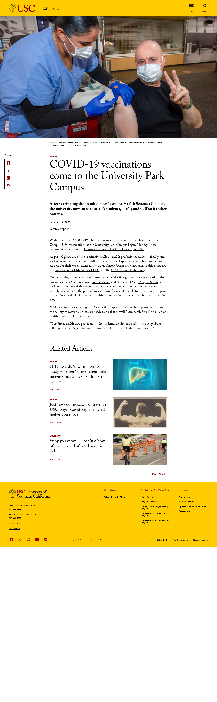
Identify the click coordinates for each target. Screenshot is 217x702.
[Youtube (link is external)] (37, 539)
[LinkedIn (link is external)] (8, 178)
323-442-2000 (15, 518)
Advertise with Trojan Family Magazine (155, 521)
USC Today (51, 8)
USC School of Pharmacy (128, 270)
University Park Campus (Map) (22, 505)
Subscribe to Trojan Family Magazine (154, 514)
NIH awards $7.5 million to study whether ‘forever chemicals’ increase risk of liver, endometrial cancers (78, 374)
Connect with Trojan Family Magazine (154, 507)
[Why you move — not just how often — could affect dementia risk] (140, 449)
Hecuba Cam (14, 528)
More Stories (159, 474)
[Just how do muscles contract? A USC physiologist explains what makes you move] (140, 412)
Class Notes (147, 497)
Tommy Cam (14, 523)
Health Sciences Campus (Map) (22, 514)
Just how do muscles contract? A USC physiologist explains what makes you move (78, 410)
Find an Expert (186, 497)
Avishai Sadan (101, 282)
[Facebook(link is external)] (8, 163)
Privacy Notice (156, 540)
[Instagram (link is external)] (28, 539)
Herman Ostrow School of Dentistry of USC (114, 249)
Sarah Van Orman (145, 312)
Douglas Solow (148, 282)
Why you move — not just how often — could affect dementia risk (77, 447)
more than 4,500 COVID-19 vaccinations (86, 240)
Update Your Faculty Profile (192, 506)
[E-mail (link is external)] (8, 185)
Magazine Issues (149, 501)
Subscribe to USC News (115, 497)
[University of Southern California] (22, 8)
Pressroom (184, 511)
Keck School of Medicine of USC (77, 270)
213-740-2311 (15, 509)
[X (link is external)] (8, 170)
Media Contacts (186, 501)
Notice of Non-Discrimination (177, 540)
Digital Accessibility (200, 540)
